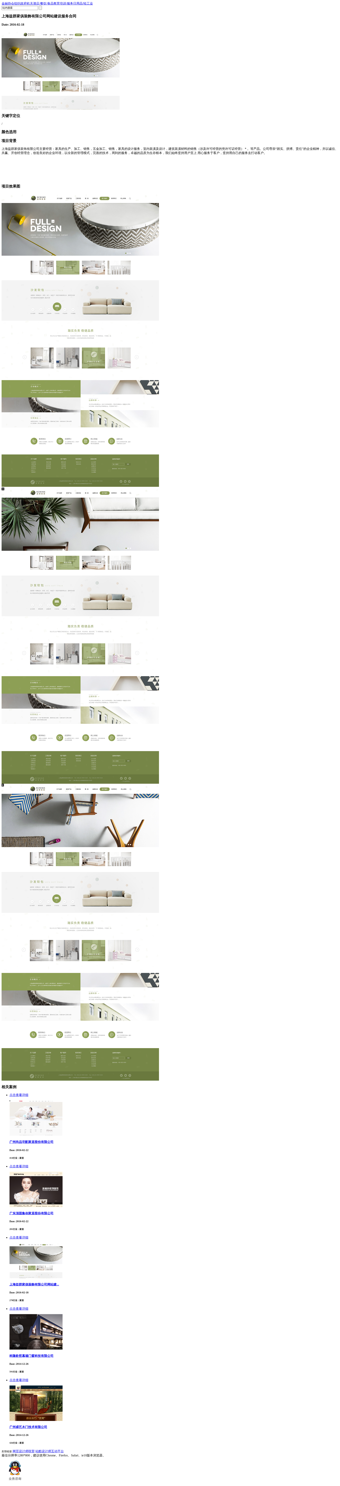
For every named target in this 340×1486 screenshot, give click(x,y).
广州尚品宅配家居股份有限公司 (31, 1142)
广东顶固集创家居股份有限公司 (31, 1213)
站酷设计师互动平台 (49, 1451)
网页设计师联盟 (24, 1451)
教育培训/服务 (63, 3)
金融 (5, 3)
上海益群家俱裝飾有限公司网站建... (34, 1284)
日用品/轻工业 (83, 3)
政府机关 (26, 3)
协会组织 (14, 3)
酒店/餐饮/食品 (43, 3)
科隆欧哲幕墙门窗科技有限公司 (31, 1355)
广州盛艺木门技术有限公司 (28, 1427)
